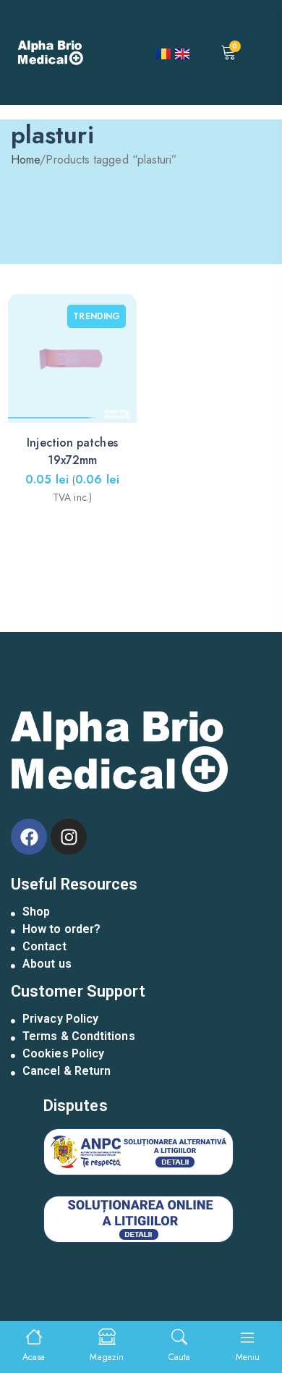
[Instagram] (69, 837)
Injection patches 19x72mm (72, 451)
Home (25, 159)
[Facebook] (29, 837)
